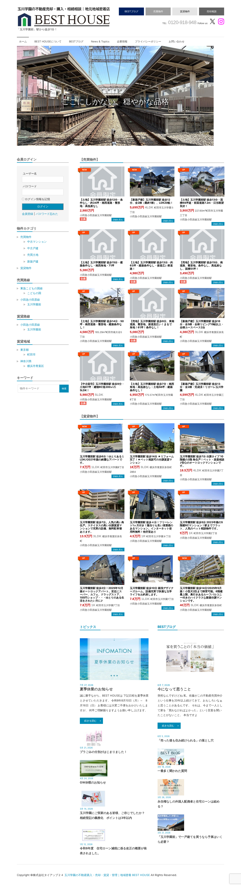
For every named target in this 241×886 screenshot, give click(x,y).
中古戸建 (32, 248)
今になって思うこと (174, 689)
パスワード (30, 186)
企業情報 (122, 41)
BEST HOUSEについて (47, 41)
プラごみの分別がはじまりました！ (103, 752)
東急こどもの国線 (31, 288)
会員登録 (27, 213)
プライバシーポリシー (148, 41)
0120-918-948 (181, 22)
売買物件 (158, 11)
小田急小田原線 (30, 299)
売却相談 (212, 11)
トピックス (88, 627)
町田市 (31, 354)
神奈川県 (25, 361)
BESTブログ (131, 11)
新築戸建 (32, 261)
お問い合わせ (176, 41)
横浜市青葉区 (35, 366)
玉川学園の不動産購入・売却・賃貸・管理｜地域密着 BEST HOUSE (107, 875)
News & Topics (100, 41)
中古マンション (37, 241)
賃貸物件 (185, 11)
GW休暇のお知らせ (93, 782)
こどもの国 (34, 293)
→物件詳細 (117, 219)
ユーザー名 (30, 173)
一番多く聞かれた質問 (172, 771)
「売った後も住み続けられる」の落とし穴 (186, 740)
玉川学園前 (34, 304)
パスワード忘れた (47, 213)
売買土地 (32, 254)
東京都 (24, 350)
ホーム (23, 41)
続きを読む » (91, 720)
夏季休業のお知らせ (96, 689)
